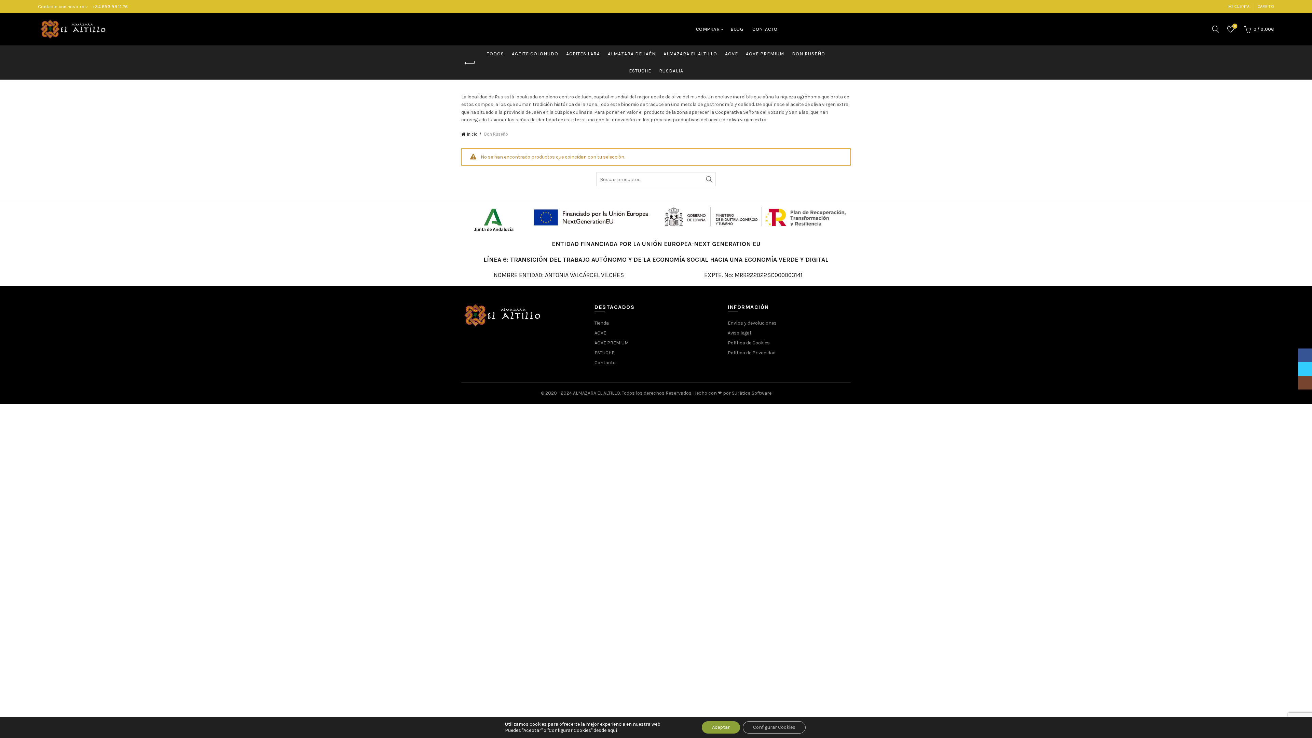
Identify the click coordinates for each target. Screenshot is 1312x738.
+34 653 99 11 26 (110, 6)
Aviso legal (739, 333)
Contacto (764, 29)
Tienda (601, 323)
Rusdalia (671, 71)
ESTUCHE (640, 71)
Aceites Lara (583, 54)
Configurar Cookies (774, 727)
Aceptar (721, 727)
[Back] (469, 63)
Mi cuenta (1239, 6)
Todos (495, 54)
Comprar (708, 29)
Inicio (472, 134)
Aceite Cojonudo (535, 54)
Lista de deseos (1235, 26)
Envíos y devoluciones (752, 323)
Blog (736, 29)
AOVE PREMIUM (765, 54)
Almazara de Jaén (632, 54)
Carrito (1265, 6)
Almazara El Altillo (690, 54)
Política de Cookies (749, 343)
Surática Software (751, 393)
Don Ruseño (808, 54)
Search (709, 179)
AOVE (731, 54)
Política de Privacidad (752, 353)
